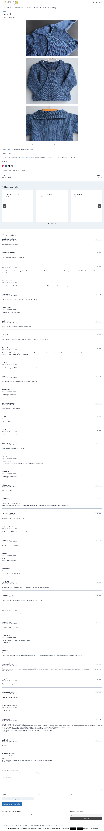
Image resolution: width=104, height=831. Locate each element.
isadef (4, 554)
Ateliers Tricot (18, 8)
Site (72, 794)
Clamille (5, 636)
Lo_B (4, 457)
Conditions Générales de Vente (12, 825)
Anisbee (5, 568)
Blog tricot (42, 8)
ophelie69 (5, 498)
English (99, 8)
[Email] (11, 166)
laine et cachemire (14, 170)
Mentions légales (45, 825)
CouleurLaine (7, 281)
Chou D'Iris (6, 307)
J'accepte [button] (73, 828)
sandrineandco (7, 403)
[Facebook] (6, 166)
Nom (4, 794)
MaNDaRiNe (6, 582)
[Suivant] (99, 206)
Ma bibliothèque (52, 8)
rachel (4, 363)
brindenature (7, 595)
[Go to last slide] (4, 206)
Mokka (98, 176)
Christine (30, 149)
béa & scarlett (7, 430)
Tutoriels (35, 8)
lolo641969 (6, 485)
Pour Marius (77, 194)
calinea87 (5, 321)
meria (4, 609)
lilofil (5, 17)
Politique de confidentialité (31, 825)
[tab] (48, 223)
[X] (9, 166)
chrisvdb (5, 740)
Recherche (32, 815)
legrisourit (6, 376)
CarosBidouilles (7, 513)
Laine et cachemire (27, 157)
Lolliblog (5, 540)
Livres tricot (27, 8)
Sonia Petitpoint (8, 692)
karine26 (5, 443)
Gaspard (10, 149)
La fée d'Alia (6, 527)
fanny (4, 416)
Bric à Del (5, 472)
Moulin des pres (7, 266)
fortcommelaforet (8, 706)
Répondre (98, 239)
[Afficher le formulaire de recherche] (96, 2)
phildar (23, 170)
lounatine (5, 622)
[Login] (93, 2)
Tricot (4, 11)
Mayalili (5, 679)
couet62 (5, 294)
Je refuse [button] (80, 828)
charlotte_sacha (8, 239)
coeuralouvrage (8, 252)
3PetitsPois (6, 390)
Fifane (4, 650)
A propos (54, 825)
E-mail (39, 794)
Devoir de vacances (46, 194)
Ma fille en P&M (6, 176)
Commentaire (7, 777)
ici (71, 145)
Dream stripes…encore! (12, 194)
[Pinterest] (3, 166)
